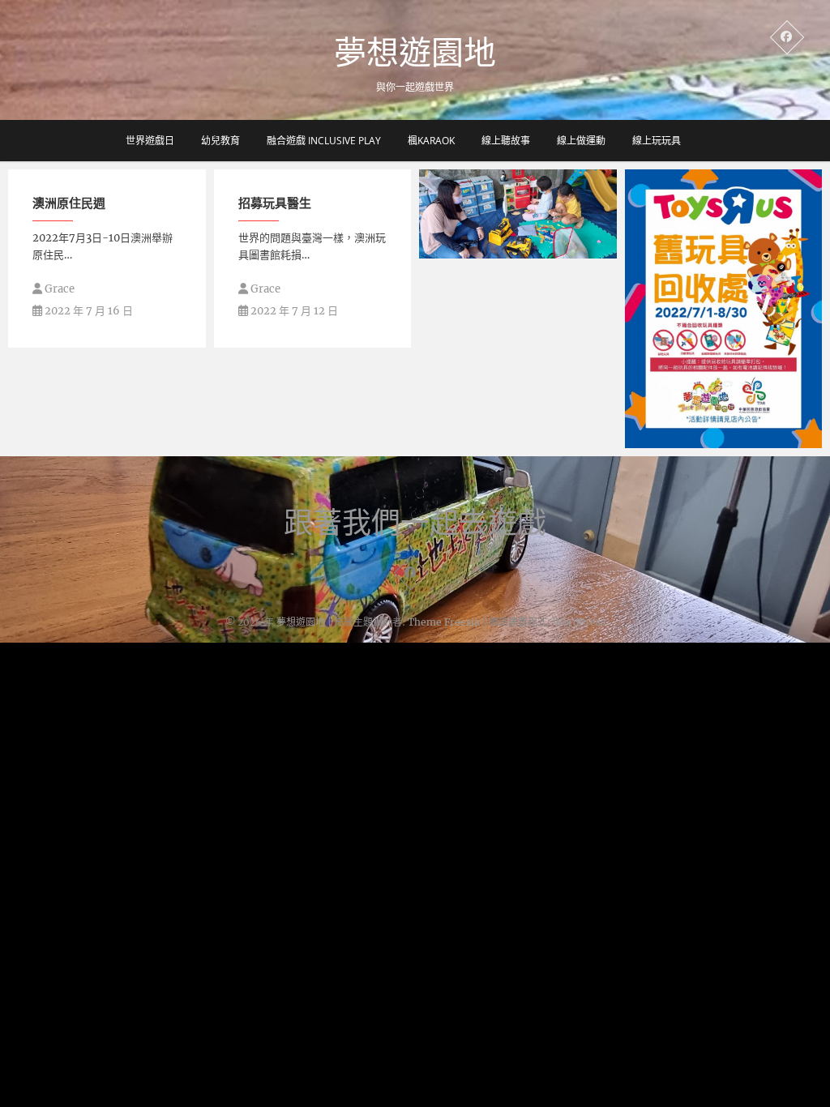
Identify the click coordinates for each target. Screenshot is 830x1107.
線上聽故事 (505, 140)
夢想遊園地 (415, 51)
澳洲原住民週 (68, 202)
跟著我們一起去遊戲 (415, 523)
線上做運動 (581, 140)
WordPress (579, 622)
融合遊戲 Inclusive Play (324, 140)
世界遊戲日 (150, 140)
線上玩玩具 (656, 140)
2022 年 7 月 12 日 (293, 311)
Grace (58, 289)
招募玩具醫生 (274, 202)
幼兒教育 (220, 140)
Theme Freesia (444, 622)
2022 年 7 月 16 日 (87, 311)
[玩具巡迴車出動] (518, 214)
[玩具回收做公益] (724, 308)
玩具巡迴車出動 (477, 250)
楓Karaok (431, 140)
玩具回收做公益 (683, 440)
